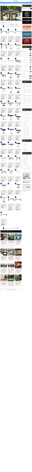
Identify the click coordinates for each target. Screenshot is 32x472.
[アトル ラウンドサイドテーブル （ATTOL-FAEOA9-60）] (3, 186)
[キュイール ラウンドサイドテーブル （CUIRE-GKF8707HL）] (3, 90)
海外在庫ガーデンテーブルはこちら (6, 22)
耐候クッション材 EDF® (27, 132)
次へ (10, 26)
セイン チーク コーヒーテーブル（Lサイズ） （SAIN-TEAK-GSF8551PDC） (17, 67)
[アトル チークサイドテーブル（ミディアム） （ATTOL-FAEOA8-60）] (18, 158)
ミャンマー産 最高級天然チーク (27, 115)
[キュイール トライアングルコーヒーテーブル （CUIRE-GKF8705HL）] (11, 103)
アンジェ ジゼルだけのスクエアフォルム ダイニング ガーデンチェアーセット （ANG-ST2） (11, 271)
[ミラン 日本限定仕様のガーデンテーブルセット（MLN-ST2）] (11, 236)
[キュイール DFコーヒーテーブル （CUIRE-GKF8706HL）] (18, 103)
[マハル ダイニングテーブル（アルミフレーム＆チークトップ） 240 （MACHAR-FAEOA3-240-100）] (18, 199)
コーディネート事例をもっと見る (11, 289)
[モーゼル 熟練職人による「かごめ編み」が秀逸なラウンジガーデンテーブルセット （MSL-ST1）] (11, 252)
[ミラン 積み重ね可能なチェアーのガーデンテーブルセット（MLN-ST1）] (18, 236)
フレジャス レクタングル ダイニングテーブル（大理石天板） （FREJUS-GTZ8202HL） (3, 67)
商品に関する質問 (26, 155)
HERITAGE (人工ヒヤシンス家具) (27, 87)
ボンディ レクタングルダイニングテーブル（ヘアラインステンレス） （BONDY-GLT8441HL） (11, 38)
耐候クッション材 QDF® (27, 134)
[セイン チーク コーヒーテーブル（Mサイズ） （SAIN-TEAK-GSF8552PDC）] (3, 75)
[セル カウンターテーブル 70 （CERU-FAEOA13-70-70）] (3, 199)
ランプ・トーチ (25, 73)
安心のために (25, 147)
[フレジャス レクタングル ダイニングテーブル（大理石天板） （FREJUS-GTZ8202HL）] (3, 61)
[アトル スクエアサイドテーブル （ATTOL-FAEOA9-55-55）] (18, 172)
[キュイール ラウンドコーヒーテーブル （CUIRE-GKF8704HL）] (18, 75)
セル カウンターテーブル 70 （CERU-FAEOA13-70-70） (3, 205)
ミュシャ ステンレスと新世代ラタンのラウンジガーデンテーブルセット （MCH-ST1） (3, 243)
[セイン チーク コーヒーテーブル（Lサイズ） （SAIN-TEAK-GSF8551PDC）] (18, 61)
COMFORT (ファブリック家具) (27, 100)
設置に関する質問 (26, 162)
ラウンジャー (25, 62)
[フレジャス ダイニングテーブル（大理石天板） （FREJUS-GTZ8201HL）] (11, 46)
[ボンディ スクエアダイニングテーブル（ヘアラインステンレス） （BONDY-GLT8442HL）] (3, 46)
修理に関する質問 (26, 164)
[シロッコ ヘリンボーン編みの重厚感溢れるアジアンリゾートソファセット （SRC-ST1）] (3, 252)
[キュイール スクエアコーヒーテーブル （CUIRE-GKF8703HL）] (3, 103)
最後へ (18, 26)
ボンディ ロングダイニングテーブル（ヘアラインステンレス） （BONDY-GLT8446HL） (18, 38)
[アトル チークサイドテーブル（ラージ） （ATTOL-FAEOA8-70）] (3, 172)
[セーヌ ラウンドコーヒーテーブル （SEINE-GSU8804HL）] (18, 117)
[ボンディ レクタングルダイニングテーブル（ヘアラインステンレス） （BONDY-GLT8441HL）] (11, 32)
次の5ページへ (14, 26)
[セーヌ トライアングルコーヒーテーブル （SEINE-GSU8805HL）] (3, 144)
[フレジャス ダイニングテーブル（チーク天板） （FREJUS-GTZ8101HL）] (18, 46)
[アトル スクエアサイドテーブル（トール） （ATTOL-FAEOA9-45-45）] (11, 172)
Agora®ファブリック (26, 125)
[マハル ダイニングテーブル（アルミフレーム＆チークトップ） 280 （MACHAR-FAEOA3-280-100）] (3, 215)
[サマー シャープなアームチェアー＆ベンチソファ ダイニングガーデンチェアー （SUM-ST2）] (11, 277)
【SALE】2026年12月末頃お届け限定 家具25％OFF (16, 2)
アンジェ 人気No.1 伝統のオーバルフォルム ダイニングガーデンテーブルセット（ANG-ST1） (3, 271)
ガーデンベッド (25, 60)
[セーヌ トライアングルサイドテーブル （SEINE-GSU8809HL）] (18, 144)
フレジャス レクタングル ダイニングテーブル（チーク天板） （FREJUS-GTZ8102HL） (11, 67)
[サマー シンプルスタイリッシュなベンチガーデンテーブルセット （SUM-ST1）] (3, 277)
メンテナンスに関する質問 (27, 166)
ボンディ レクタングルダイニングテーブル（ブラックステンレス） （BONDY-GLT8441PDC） (3, 38)
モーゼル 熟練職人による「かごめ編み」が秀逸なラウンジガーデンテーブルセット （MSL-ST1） (11, 258)
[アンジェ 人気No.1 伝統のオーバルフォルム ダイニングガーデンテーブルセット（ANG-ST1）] (3, 265)
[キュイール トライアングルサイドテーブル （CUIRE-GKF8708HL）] (3, 117)
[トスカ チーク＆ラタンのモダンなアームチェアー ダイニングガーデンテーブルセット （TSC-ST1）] (18, 265)
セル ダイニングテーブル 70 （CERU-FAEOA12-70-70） (11, 191)
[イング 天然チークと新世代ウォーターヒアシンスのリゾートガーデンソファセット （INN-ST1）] (18, 252)
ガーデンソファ (25, 55)
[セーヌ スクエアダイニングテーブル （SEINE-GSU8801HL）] (11, 131)
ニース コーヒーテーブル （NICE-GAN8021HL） (3, 164)
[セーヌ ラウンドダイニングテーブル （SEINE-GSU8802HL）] (11, 117)
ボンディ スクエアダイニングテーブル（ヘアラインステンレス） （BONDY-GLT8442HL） (3, 53)
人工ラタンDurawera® (26, 117)
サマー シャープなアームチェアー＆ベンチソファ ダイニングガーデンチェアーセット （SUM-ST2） (11, 284)
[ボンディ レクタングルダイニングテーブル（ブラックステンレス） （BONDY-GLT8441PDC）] (3, 32)
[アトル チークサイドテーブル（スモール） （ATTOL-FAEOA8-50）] (11, 158)
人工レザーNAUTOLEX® (27, 130)
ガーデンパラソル (26, 64)
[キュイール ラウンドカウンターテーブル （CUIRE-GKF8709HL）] (11, 90)
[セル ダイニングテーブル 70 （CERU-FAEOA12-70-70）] (11, 186)
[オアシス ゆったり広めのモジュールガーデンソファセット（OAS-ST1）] (18, 277)
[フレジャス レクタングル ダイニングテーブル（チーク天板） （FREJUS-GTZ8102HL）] (11, 61)
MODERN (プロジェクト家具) (27, 95)
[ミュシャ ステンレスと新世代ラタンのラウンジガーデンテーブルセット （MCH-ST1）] (3, 236)
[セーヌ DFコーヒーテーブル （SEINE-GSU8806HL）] (11, 144)
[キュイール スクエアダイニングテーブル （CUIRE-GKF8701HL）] (18, 90)
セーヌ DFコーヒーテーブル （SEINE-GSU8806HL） (10, 150)
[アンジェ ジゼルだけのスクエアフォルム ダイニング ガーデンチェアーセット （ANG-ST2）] (11, 265)
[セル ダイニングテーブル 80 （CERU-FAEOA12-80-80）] (18, 186)
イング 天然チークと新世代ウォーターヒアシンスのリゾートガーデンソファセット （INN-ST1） (18, 258)
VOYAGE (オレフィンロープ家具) (27, 93)
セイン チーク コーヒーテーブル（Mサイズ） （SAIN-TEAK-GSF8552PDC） (3, 82)
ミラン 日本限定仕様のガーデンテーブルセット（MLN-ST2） (11, 242)
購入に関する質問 (26, 157)
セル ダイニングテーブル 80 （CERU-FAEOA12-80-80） (18, 191)
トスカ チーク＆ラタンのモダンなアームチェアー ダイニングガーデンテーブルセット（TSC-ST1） (18, 271)
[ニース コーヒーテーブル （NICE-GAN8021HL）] (3, 158)
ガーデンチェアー (26, 53)
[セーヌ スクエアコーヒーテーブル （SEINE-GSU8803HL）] (18, 131)
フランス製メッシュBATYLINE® (26, 123)
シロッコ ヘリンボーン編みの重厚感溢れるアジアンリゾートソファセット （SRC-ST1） (3, 258)
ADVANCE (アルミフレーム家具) (27, 103)
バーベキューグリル (26, 69)
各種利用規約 (25, 149)
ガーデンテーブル (26, 51)
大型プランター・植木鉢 (27, 71)
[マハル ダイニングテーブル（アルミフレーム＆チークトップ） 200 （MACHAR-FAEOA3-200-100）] (11, 199)
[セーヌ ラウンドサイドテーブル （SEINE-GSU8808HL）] (3, 131)
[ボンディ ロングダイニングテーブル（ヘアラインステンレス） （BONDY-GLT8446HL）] (18, 32)
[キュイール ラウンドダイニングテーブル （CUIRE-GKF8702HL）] (11, 75)
